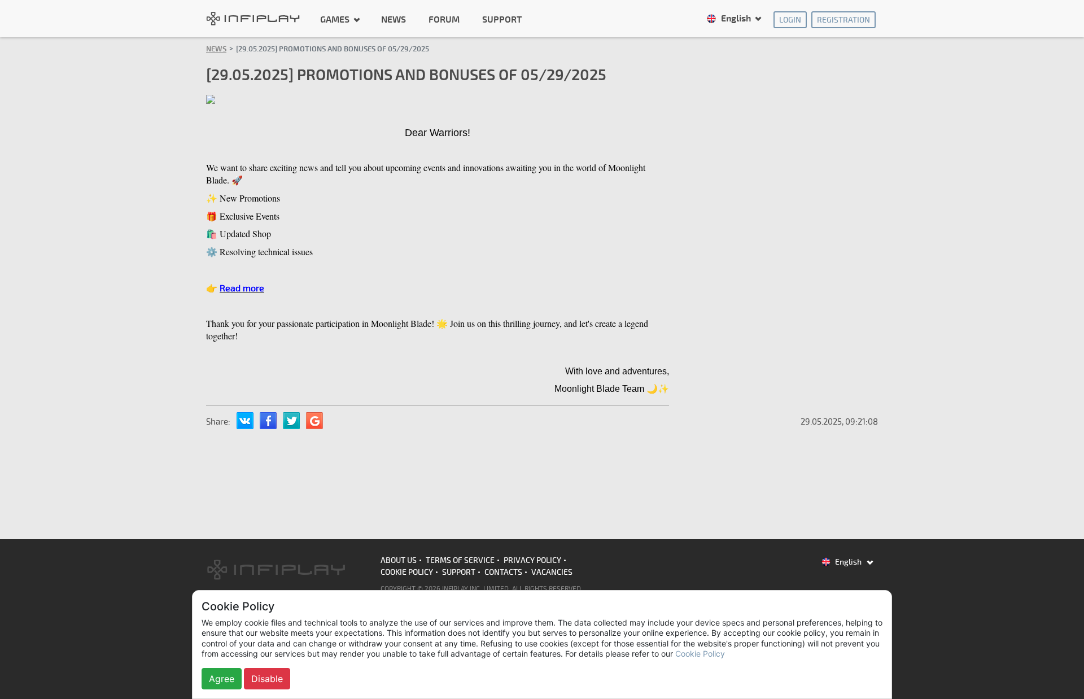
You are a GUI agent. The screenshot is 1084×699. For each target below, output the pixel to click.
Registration (843, 20)
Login (790, 20)
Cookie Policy (407, 572)
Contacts (503, 572)
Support (502, 19)
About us (399, 560)
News (393, 19)
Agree (221, 678)
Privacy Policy (532, 560)
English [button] (736, 18)
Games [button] (336, 19)
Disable (267, 678)
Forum (444, 19)
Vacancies (551, 572)
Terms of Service (460, 560)
